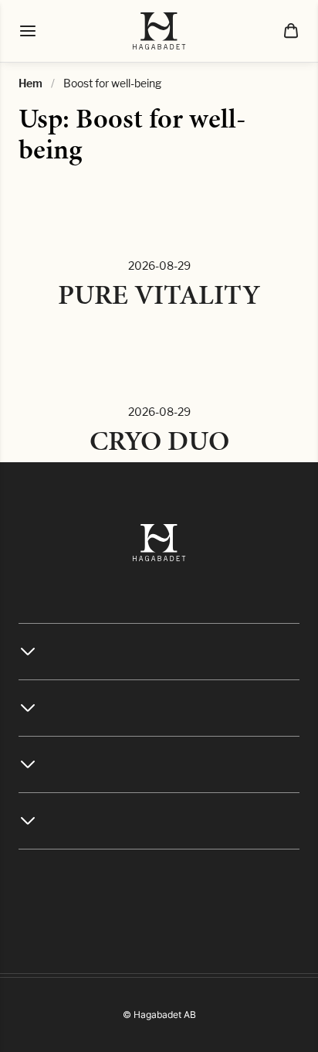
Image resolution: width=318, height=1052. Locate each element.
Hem (30, 83)
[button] (290, 30)
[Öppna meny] (28, 31)
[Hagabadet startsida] (159, 30)
